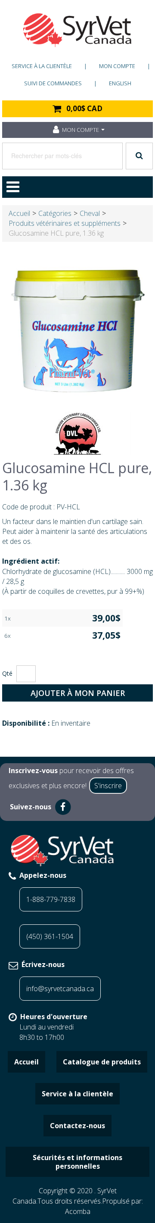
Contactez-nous (77, 1125)
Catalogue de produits (102, 1062)
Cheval (90, 213)
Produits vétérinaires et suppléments (65, 223)
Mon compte (117, 66)
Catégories (54, 213)
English (120, 83)
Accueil (19, 213)
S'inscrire (108, 785)
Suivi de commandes (53, 83)
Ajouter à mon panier (78, 693)
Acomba (77, 1211)
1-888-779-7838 (50, 899)
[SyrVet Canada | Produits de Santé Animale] (77, 30)
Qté (7, 673)
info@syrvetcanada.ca (60, 988)
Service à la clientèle (42, 66)
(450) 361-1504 (49, 936)
